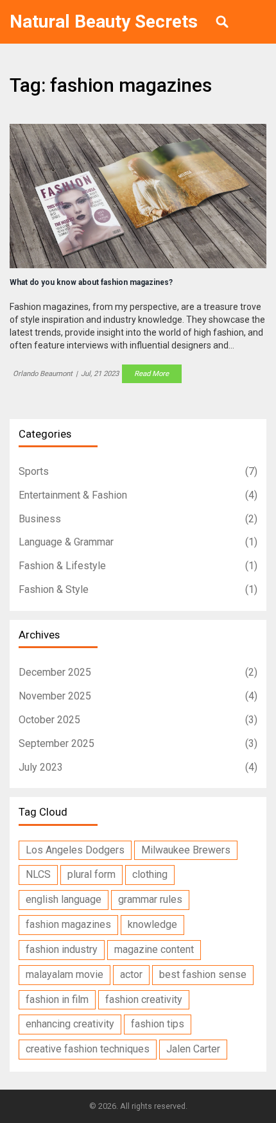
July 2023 (138, 767)
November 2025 (138, 696)
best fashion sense (202, 974)
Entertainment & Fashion (138, 495)
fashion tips (157, 1024)
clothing (150, 874)
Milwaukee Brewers (185, 850)
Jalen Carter (193, 1049)
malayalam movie (64, 974)
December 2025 (138, 672)
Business (138, 519)
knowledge (152, 924)
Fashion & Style (138, 589)
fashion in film (57, 999)
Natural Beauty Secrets (104, 21)
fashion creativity (143, 999)
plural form (91, 874)
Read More (151, 373)
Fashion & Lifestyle (138, 566)
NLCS (38, 874)
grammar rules (150, 899)
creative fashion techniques (88, 1049)
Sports (138, 471)
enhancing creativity (70, 1024)
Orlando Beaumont (43, 373)
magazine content (154, 949)
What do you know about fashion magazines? (91, 283)
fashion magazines (68, 924)
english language (63, 899)
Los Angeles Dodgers (75, 850)
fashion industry (62, 949)
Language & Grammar (138, 542)
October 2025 (138, 720)
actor (131, 974)
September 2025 (138, 743)
